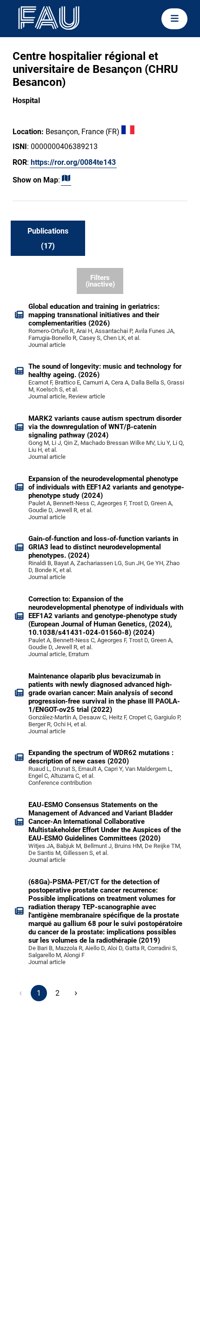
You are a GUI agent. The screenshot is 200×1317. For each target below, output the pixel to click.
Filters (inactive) (100, 281)
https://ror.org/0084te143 (73, 162)
